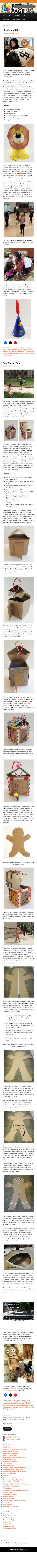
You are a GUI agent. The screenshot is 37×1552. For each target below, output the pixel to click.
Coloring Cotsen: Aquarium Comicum (14, 1500)
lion (11, 353)
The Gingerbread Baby (9, 1409)
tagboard (16, 481)
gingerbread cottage (11, 1390)
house (4, 1405)
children (9, 350)
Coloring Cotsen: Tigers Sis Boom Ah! (14, 1467)
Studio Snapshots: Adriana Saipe (13, 1469)
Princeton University (28, 1536)
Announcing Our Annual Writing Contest (15, 1490)
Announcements (8, 1514)
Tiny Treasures (7, 1463)
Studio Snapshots (8, 1526)
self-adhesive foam (17, 176)
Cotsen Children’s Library (18, 19)
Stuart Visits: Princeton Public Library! (15, 1457)
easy (24, 350)
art (31, 348)
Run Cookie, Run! (11, 363)
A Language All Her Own (10, 1478)
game (27, 350)
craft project (18, 350)
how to (14, 351)
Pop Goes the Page (7, 1541)
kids (4, 353)
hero (10, 351)
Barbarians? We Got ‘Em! (10, 1506)
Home (5, 15)
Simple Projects (8, 1522)
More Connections (8, 1518)
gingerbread (14, 1403)
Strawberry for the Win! (10, 1461)
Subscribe (7, 1428)
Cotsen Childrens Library (13, 1439)
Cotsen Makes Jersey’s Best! (11, 1482)
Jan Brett (21, 1405)
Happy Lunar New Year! (10, 1494)
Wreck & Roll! (7, 1488)
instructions (30, 351)
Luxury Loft (6, 1502)
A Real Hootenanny (9, 1496)
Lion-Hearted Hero (12, 30)
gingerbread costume (24, 1403)
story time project (29, 353)
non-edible (6, 1407)
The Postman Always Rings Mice (13, 1480)
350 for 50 (6, 1476)
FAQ (23, 15)
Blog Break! (6, 1447)
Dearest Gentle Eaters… (10, 1474)
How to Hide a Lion (21, 351)
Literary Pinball (7, 1492)
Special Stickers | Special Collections (14, 1449)
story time (20, 353)
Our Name (6, 19)
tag (10, 355)
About (11, 15)
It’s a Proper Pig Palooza (10, 1453)
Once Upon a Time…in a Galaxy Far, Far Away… (17, 1484)
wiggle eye (23, 178)
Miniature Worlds (8, 1465)
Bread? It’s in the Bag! (9, 1455)
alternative (6, 1402)
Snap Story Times (8, 1524)
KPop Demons (7, 1504)
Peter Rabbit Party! (8, 1498)
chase (4, 350)
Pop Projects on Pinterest (13, 1437)
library (7, 353)
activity (28, 348)
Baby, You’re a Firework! (10, 1451)
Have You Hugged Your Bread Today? (14, 1471)
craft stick (6, 703)
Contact (17, 15)
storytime (5, 355)
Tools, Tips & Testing (9, 1528)
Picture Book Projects (14, 348)
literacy (15, 353)
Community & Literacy (9, 1459)
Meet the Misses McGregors (11, 1486)
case (13, 1402)
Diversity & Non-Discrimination (18, 1549)
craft (13, 350)
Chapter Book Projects (10, 1516)
